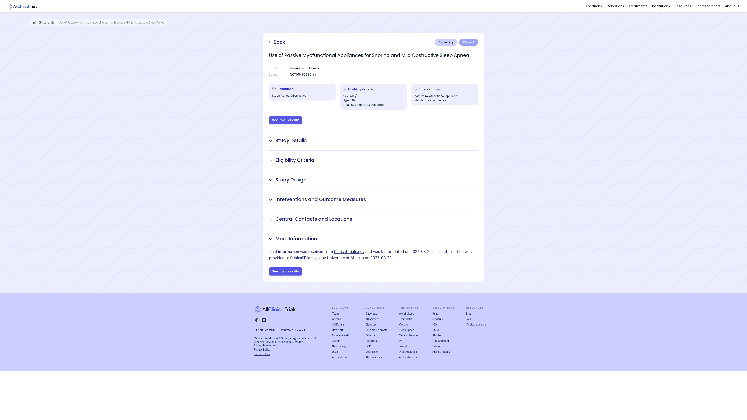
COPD (369, 346)
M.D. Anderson (441, 341)
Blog (469, 313)
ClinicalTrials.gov (349, 251)
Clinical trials (46, 22)
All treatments (408, 357)
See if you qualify (285, 120)
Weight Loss (406, 313)
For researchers (708, 6)
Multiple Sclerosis (376, 330)
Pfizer (435, 313)
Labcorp (437, 346)
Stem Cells (405, 319)
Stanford (437, 335)
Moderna (437, 319)
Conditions (615, 6)
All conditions (374, 357)
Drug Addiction (408, 352)
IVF (401, 341)
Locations (594, 6)
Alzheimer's (373, 319)
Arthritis (370, 335)
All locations (339, 357)
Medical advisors (476, 324)
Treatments (638, 6)
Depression (372, 352)
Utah (335, 352)
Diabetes (371, 324)
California (338, 324)
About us (732, 6)
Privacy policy (293, 329)
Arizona (336, 319)
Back (279, 42)
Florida (336, 341)
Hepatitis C (372, 341)
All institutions (441, 352)
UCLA (435, 330)
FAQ (468, 319)
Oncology (371, 313)
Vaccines (404, 324)
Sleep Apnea (406, 330)
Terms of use (264, 329)
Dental (403, 346)
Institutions (661, 6)
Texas (335, 313)
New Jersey (339, 346)
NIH (434, 324)
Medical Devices (409, 335)
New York (338, 330)
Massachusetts (341, 335)
